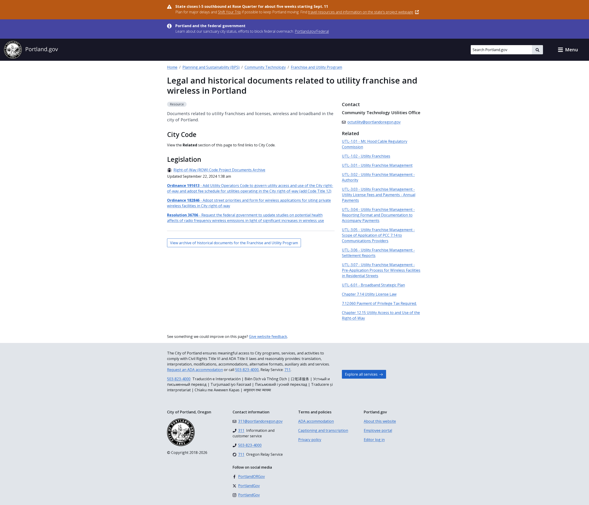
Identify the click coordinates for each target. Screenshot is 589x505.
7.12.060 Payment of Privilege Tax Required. (379, 303)
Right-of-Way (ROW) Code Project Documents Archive (216, 169)
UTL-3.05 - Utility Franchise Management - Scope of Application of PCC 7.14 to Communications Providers (378, 235)
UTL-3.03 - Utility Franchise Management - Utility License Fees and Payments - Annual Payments (378, 195)
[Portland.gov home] (31, 50)
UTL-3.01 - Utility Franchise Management (377, 165)
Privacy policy (309, 439)
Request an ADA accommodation (195, 369)
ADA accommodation (316, 421)
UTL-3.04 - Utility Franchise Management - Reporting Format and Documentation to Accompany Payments (378, 215)
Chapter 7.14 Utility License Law (369, 294)
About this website (380, 421)
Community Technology (265, 67)
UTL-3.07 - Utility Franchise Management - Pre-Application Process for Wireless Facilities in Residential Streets (381, 270)
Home (172, 67)
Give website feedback (268, 336)
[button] (567, 49)
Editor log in (374, 439)
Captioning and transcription (323, 430)
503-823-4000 (247, 369)
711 (287, 369)
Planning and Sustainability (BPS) (211, 67)
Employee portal (378, 430)
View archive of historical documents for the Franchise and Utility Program (234, 242)
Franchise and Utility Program (316, 67)
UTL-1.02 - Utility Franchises (366, 156)
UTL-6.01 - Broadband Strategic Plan (373, 284)
